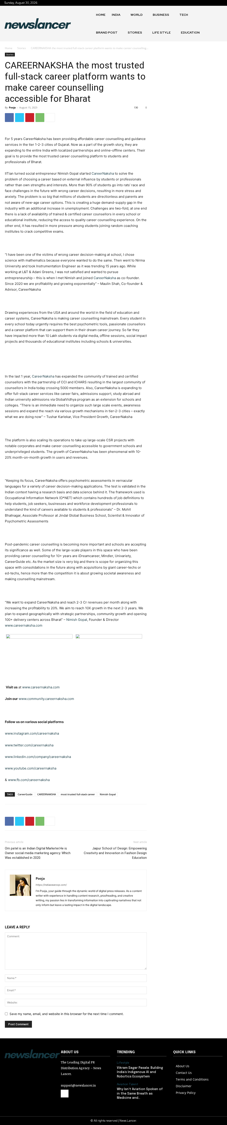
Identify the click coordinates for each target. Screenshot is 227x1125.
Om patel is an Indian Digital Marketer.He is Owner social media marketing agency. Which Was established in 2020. (37, 853)
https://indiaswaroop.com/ (51, 884)
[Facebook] (9, 117)
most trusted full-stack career (78, 794)
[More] (50, 117)
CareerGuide (25, 794)
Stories (21, 48)
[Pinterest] (29, 117)
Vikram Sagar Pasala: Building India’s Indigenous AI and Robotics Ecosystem (140, 1072)
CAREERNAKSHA (46, 794)
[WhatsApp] (39, 117)
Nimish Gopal (108, 794)
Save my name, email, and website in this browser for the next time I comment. (67, 1014)
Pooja (12, 107)
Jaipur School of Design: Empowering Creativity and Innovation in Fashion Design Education (115, 853)
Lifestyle (123, 1063)
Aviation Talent (127, 1084)
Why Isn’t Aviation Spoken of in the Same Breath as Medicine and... (140, 1093)
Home (8, 48)
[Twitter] (19, 117)
